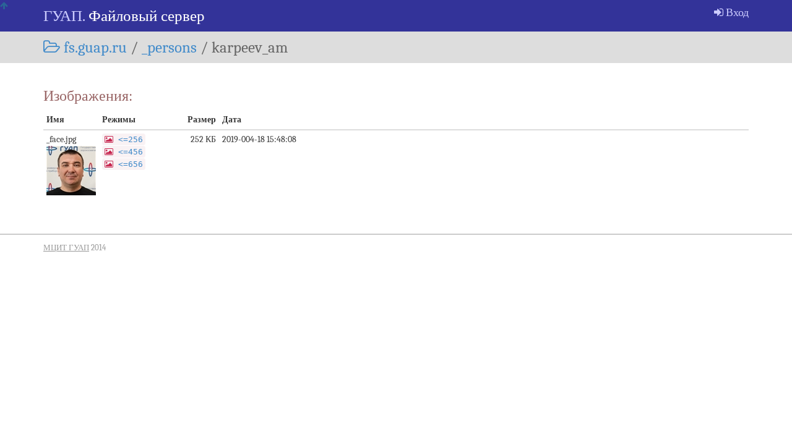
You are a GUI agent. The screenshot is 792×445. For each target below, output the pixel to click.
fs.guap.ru (93, 47)
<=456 (130, 151)
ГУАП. (64, 16)
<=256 (130, 139)
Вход (736, 12)
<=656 (130, 164)
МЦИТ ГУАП (66, 248)
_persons (169, 47)
